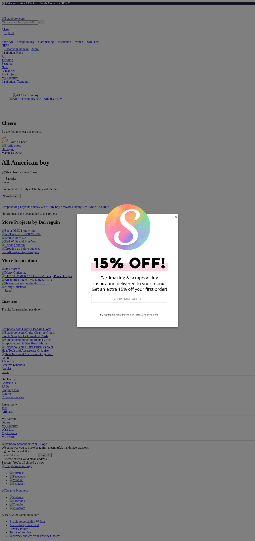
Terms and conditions (146, 314)
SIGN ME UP (129, 308)
